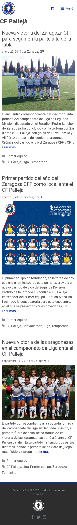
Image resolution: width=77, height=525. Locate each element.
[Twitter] (38, 517)
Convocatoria (32, 326)
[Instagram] (45, 517)
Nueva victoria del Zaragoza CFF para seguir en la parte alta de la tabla (37, 39)
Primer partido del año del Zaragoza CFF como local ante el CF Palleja (37, 184)
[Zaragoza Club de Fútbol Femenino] (8, 8)
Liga (26, 162)
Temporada (38, 162)
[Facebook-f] (32, 517)
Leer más (9, 147)
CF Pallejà (14, 162)
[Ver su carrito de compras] (52, 8)
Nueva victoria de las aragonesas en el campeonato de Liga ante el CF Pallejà (38, 348)
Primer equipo (17, 156)
